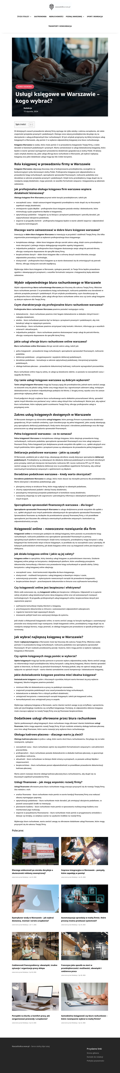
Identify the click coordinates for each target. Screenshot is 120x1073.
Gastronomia (40, 16)
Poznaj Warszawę (74, 16)
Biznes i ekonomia (25, 87)
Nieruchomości (56, 16)
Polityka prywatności (95, 1061)
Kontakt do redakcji (95, 1057)
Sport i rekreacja (95, 16)
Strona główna (93, 1053)
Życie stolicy (23, 16)
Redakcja (25, 877)
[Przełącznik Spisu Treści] (29, 125)
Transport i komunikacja (60, 26)
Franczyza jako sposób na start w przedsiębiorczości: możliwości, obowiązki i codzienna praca (81, 968)
